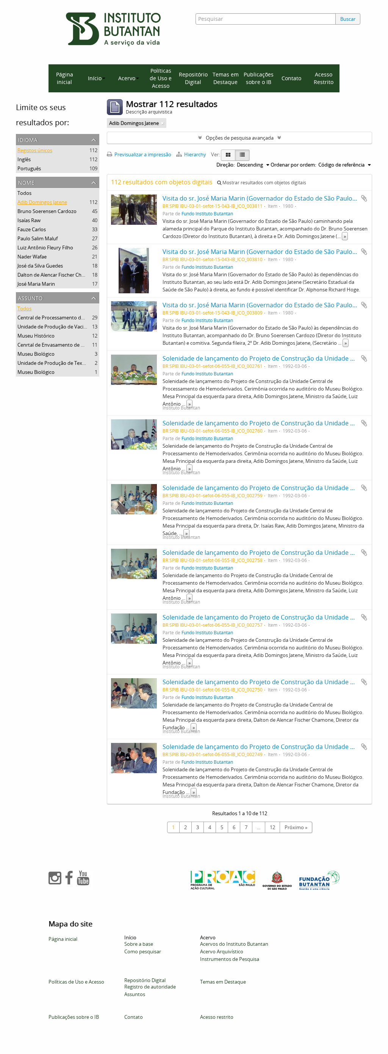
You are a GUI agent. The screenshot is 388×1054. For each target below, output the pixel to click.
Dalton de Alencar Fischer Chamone (57, 274)
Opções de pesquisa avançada (240, 137)
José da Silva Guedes (40, 265)
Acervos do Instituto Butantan (234, 943)
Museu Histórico (36, 335)
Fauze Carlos (31, 229)
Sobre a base (138, 943)
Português (29, 168)
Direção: (225, 164)
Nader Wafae (32, 256)
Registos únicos (34, 150)
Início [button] (95, 78)
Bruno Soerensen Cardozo (47, 211)
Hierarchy (195, 154)
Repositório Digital (193, 78)
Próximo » (296, 827)
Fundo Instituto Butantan (207, 213)
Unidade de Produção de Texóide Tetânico (65, 363)
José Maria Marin (36, 283)
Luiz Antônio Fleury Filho (45, 247)
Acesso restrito (216, 1017)
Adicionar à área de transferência (364, 198)
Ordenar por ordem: (293, 164)
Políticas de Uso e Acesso (161, 78)
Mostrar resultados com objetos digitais (263, 182)
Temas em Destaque (226, 78)
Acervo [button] (126, 78)
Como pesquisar (142, 951)
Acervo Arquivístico (221, 951)
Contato (291, 78)
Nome (26, 182)
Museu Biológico (36, 353)
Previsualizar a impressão (142, 154)
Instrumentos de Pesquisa (229, 959)
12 (272, 827)
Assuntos (134, 994)
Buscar (347, 19)
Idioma (28, 139)
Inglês (24, 159)
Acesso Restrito (323, 78)
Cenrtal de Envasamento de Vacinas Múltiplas (68, 344)
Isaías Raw (29, 220)
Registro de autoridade (150, 986)
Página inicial (64, 78)
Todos (24, 193)
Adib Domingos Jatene (42, 202)
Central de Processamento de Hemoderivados (69, 317)
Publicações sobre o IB (259, 78)
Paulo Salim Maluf (37, 238)
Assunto (30, 297)
